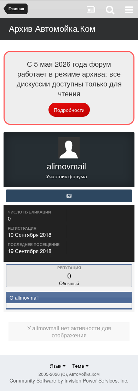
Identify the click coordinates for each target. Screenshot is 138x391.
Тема (79, 365)
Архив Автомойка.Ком (52, 28)
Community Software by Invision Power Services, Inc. (69, 380)
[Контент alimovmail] (69, 196)
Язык (56, 365)
